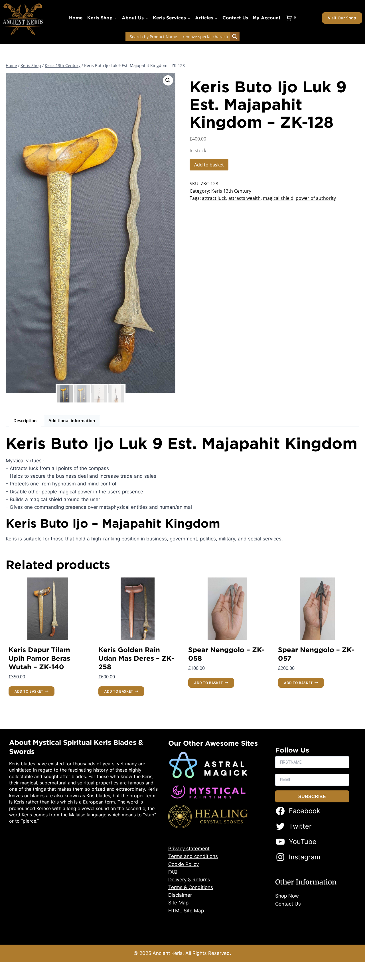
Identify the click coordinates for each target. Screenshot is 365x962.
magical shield (278, 198)
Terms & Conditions (190, 887)
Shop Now (287, 896)
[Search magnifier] (235, 36)
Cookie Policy (183, 864)
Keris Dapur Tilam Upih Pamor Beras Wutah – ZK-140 (39, 658)
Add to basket (209, 165)
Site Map (178, 903)
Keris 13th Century (231, 191)
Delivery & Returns (189, 879)
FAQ (172, 872)
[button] (168, 80)
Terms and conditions (193, 856)
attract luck (214, 198)
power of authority (316, 198)
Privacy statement (189, 848)
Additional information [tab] (71, 420)
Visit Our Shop (342, 18)
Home (76, 17)
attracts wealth (244, 198)
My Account (267, 17)
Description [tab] (25, 420)
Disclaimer (180, 895)
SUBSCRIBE (312, 796)
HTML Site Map (186, 911)
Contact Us (235, 17)
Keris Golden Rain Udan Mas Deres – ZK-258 (136, 658)
